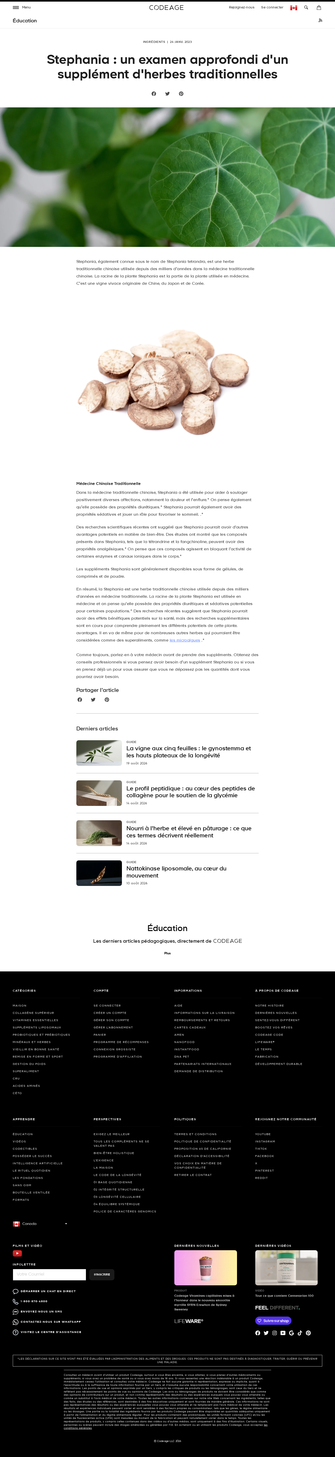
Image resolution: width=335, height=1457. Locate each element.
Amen (179, 1035)
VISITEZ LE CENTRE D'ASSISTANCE (51, 1332)
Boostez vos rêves (274, 1028)
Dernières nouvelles (276, 1013)
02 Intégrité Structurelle (119, 1190)
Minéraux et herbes (32, 1042)
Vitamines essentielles (36, 1020)
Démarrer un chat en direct (48, 1291)
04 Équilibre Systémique (117, 1204)
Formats (21, 1200)
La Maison (103, 1168)
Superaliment (26, 1071)
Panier (100, 1035)
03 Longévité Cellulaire (117, 1197)
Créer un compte (110, 1013)
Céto (17, 1093)
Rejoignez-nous (241, 7)
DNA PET (181, 1057)
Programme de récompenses (121, 1042)
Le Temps (263, 1049)
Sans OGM (22, 1185)
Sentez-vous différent (277, 1020)
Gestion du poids (29, 1064)
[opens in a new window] (320, 21)
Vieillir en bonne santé (36, 1049)
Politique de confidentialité (203, 1142)
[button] (22, 8)
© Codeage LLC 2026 (167, 1441)
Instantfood (186, 1049)
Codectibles (25, 1149)
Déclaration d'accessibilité (202, 1156)
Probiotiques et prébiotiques (41, 1035)
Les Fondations (28, 1178)
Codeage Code (269, 1035)
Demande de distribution (198, 1071)
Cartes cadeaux (190, 1028)
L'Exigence (104, 1160)
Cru (16, 1079)
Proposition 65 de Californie (203, 1149)
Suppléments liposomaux (37, 1028)
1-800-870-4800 (34, 1301)
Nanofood (184, 1042)
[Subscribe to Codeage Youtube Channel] (17, 1256)
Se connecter (272, 7)
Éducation (23, 1134)
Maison (20, 1006)
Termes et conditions (195, 1134)
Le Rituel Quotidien (32, 1171)
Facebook (264, 1156)
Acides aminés (26, 1086)
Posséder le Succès (32, 1156)
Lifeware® (265, 1042)
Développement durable (279, 1064)
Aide (178, 1006)
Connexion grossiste (115, 1049)
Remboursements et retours (202, 1020)
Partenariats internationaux (203, 1064)
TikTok (261, 1149)
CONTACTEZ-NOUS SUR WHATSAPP (51, 1322)
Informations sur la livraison (204, 1013)
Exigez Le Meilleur (112, 1134)
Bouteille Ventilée (31, 1193)
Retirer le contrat (193, 1175)
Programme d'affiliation (118, 1057)
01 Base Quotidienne (113, 1182)
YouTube (263, 1134)
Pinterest (264, 1171)
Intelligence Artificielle (38, 1163)
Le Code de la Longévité (118, 1175)
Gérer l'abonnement (113, 1028)
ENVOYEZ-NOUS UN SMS (41, 1311)
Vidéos (19, 1142)
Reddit (261, 1178)
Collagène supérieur (33, 1013)
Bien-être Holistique (114, 1153)
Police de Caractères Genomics (125, 1212)
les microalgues (185, 640)
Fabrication (267, 1057)
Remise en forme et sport (38, 1057)
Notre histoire (269, 1006)
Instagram (265, 1142)
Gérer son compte (111, 1020)
